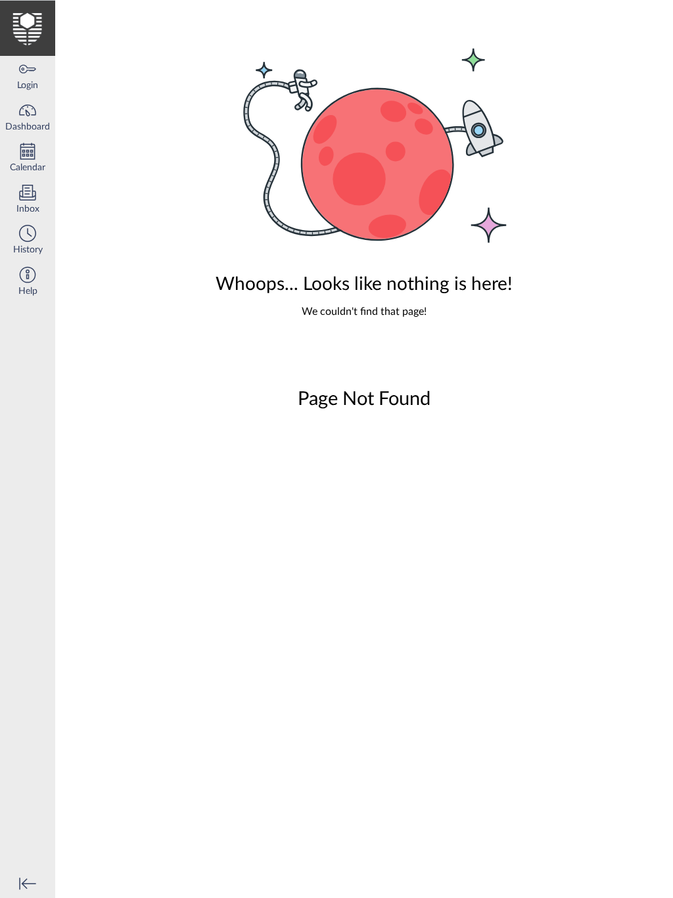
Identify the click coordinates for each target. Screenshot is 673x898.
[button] (27, 241)
